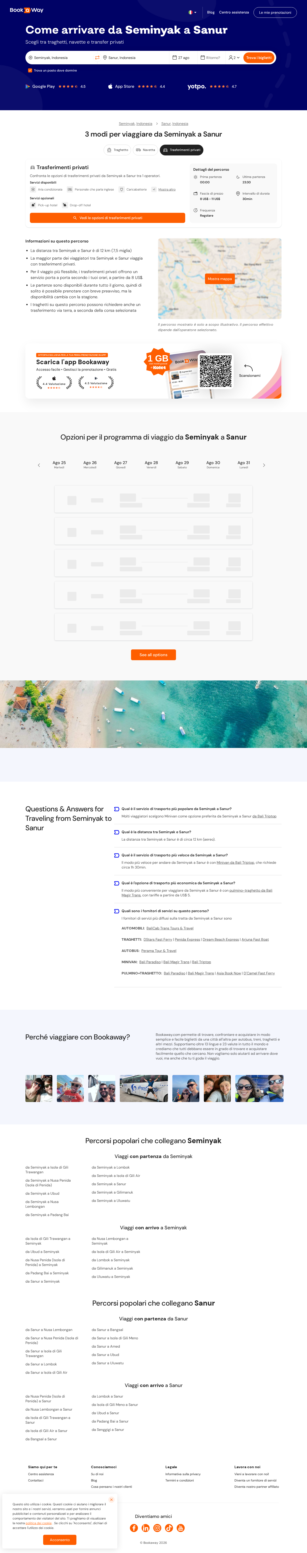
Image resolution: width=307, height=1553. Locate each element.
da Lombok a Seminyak (111, 1260)
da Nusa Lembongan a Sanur (48, 1409)
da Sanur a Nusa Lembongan (48, 1329)
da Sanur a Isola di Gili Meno (115, 1338)
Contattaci (35, 1480)
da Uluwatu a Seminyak (111, 1276)
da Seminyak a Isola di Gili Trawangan (46, 1169)
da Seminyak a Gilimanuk (112, 1192)
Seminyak (127, 123)
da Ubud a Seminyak (42, 1251)
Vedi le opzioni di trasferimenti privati (111, 217)
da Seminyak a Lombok (111, 1167)
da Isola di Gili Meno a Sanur (115, 1404)
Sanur (166, 123)
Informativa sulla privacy (183, 1474)
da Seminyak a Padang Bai (47, 1214)
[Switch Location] (97, 57)
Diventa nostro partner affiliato (256, 1487)
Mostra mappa (220, 278)
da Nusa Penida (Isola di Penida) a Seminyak (45, 1262)
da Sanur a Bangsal (107, 1329)
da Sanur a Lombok (41, 1364)
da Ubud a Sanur (105, 1413)
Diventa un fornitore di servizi (255, 1480)
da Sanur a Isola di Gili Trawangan (43, 1353)
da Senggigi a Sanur (108, 1429)
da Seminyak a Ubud (42, 1193)
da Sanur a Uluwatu (108, 1363)
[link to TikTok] (169, 1528)
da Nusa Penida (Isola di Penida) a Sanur (45, 1398)
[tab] (117, 150)
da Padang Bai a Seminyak (47, 1273)
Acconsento (60, 1539)
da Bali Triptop (264, 816)
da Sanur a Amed (106, 1346)
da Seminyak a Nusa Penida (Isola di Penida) (48, 1182)
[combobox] (60, 57)
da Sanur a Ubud (105, 1354)
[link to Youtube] (181, 1528)
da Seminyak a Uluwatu (111, 1200)
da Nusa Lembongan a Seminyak (110, 1241)
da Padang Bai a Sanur (110, 1421)
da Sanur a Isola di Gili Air (46, 1372)
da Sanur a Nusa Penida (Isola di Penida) (51, 1340)
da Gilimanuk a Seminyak (112, 1268)
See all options (153, 655)
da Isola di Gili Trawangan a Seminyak (47, 1241)
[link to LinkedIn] (146, 1528)
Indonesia (144, 123)
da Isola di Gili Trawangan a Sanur (47, 1420)
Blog (94, 1480)
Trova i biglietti (258, 57)
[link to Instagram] (157, 1528)
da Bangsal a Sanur (41, 1439)
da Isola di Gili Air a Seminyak (116, 1251)
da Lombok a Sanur (107, 1396)
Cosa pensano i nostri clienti (111, 1487)
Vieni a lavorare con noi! (251, 1474)
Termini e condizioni (179, 1480)
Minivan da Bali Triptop (235, 862)
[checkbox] (30, 70)
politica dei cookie (39, 1523)
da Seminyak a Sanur (109, 1184)
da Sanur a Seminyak (42, 1281)
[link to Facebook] (134, 1528)
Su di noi (97, 1474)
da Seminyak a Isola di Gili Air (116, 1175)
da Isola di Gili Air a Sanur (46, 1430)
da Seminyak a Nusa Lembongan (42, 1204)
